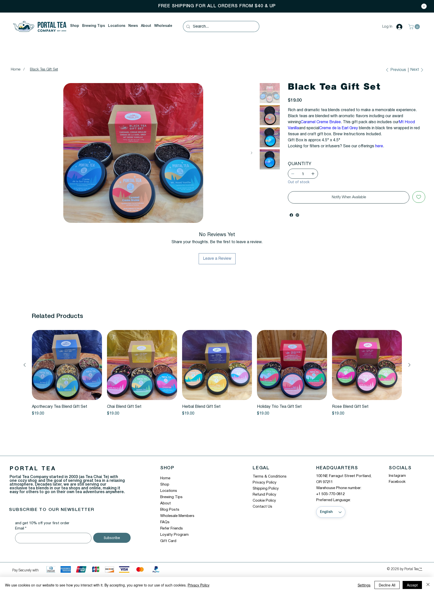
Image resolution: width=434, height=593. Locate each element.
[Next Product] (409, 365)
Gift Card (168, 541)
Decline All (387, 584)
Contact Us (262, 506)
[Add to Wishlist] (418, 197)
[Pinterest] (297, 215)
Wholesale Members (177, 516)
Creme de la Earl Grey (338, 128)
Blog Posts (169, 509)
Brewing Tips (171, 497)
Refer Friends (171, 528)
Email (20, 528)
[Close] (424, 6)
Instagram (397, 476)
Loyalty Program (174, 535)
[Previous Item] (15, 153)
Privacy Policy (265, 482)
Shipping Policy (266, 488)
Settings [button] (364, 584)
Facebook (397, 482)
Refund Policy (264, 494)
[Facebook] (291, 215)
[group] (217, 373)
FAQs (165, 522)
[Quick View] (67, 365)
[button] (74, 26)
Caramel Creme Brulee (321, 122)
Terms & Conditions (270, 476)
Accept (412, 584)
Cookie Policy (264, 500)
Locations (168, 491)
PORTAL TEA (33, 468)
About (165, 503)
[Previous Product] (25, 365)
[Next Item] (251, 153)
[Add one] (313, 174)
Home (165, 478)
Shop (164, 484)
